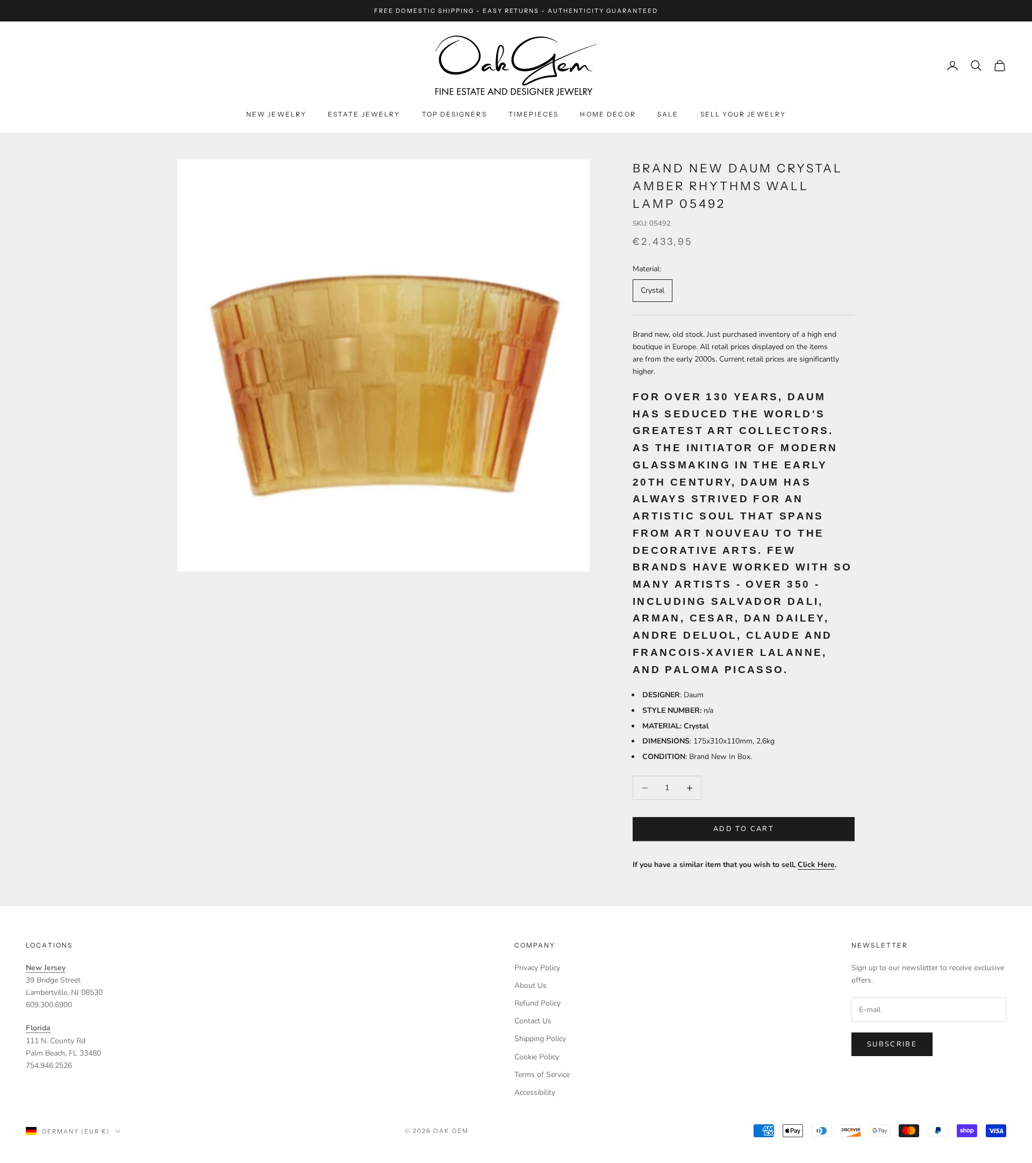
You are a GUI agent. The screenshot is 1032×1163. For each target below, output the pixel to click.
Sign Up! (516, 669)
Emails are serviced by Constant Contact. (571, 630)
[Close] (672, 472)
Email (373, 560)
